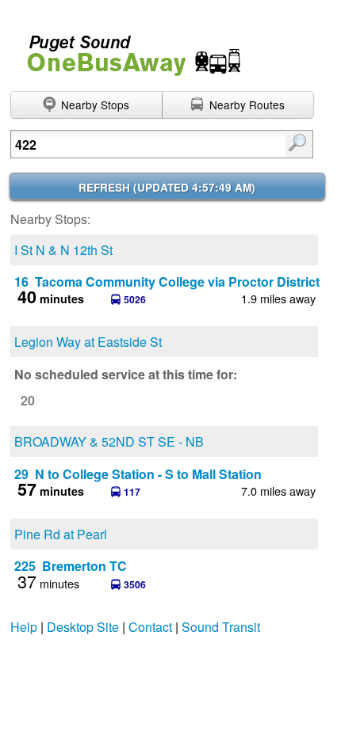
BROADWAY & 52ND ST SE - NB (109, 441)
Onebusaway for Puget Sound (126, 49)
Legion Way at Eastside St (88, 342)
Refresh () (167, 187)
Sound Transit (221, 627)
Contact (150, 627)
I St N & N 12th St (63, 250)
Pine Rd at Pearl (60, 534)
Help (23, 627)
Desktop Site (83, 627)
